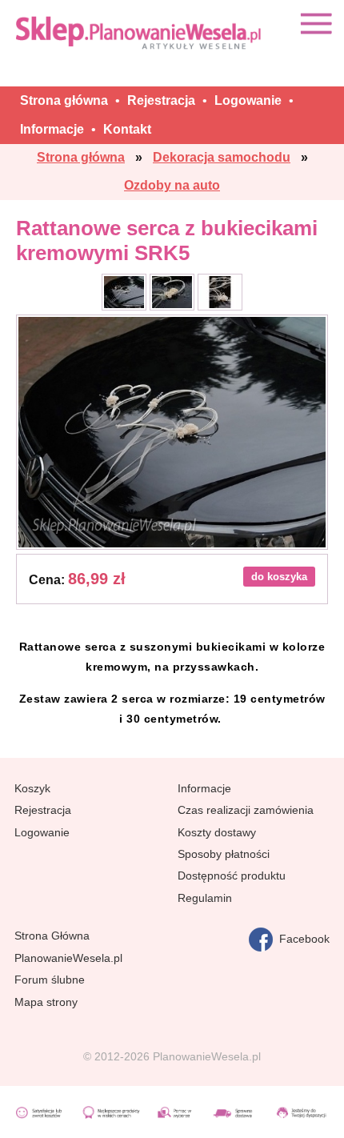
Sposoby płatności (224, 853)
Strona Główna (52, 935)
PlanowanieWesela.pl (68, 958)
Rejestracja (42, 809)
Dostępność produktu (232, 875)
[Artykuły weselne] (140, 32)
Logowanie (42, 832)
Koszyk (32, 788)
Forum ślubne (49, 979)
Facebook (301, 938)
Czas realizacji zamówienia (246, 809)
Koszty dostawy (217, 832)
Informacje (204, 788)
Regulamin (205, 898)
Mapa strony (46, 1002)
